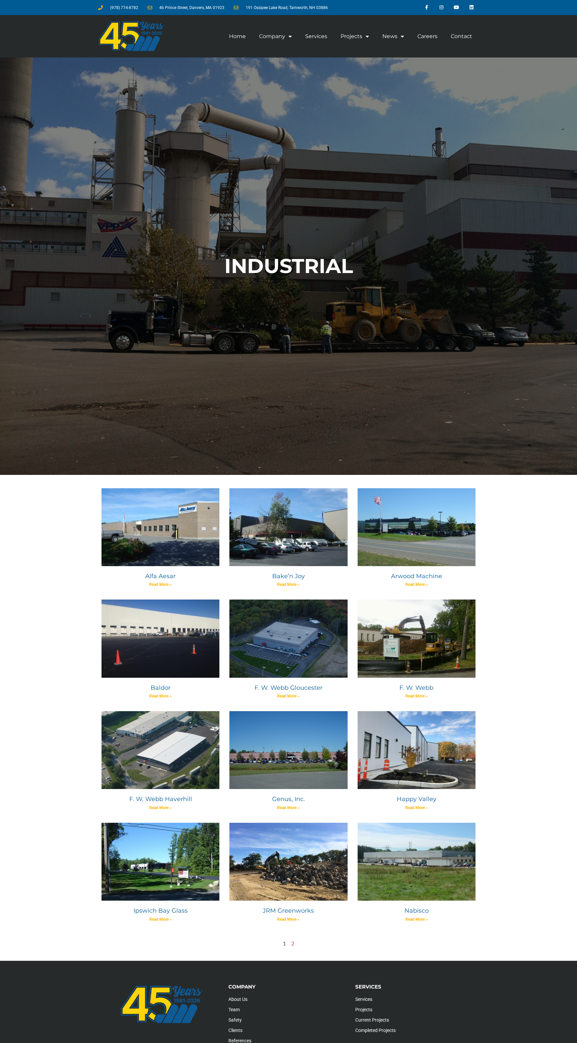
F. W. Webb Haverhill (160, 799)
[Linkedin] (471, 7)
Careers (427, 36)
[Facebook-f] (426, 7)
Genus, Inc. (288, 799)
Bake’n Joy (288, 576)
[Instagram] (441, 7)
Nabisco (416, 910)
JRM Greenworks (288, 910)
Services (316, 36)
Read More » (160, 584)
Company (272, 36)
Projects (351, 36)
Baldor (161, 687)
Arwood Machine (416, 576)
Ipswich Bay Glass (161, 910)
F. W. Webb (416, 687)
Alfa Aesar (160, 576)
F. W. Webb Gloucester (288, 687)
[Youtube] (456, 7)
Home (237, 36)
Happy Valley (416, 799)
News (389, 36)
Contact (461, 36)
